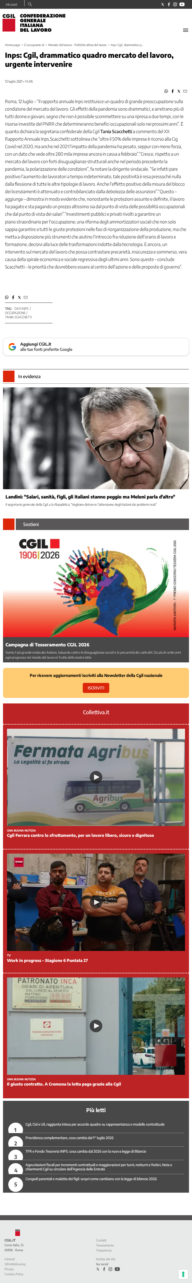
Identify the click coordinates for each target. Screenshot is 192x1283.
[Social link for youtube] (182, 4)
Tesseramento (105, 1245)
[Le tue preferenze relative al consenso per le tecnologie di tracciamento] (183, 1274)
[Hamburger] (185, 30)
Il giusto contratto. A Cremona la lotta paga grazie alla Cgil (64, 1084)
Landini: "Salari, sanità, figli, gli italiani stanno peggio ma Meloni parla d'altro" (90, 496)
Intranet (11, 5)
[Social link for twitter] (162, 4)
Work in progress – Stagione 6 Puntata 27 (47, 960)
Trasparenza (104, 1250)
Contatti (101, 1240)
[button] (166, 91)
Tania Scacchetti (18, 317)
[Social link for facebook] (169, 4)
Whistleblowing (15, 1264)
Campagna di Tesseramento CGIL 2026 (48, 644)
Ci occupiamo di (34, 45)
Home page (12, 45)
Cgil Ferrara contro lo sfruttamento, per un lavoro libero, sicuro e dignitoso (80, 835)
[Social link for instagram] (175, 4)
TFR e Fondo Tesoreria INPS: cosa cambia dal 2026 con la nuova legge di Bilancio (86, 1151)
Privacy (9, 1269)
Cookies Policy (13, 1274)
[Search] (30, 5)
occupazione (15, 313)
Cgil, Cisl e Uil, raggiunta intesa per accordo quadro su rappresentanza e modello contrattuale (95, 1124)
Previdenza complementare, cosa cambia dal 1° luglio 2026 (70, 1138)
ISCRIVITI (96, 687)
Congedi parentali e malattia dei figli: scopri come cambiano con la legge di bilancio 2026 (91, 1179)
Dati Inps (21, 309)
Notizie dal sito (106, 1259)
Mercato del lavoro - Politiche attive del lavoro (77, 45)
